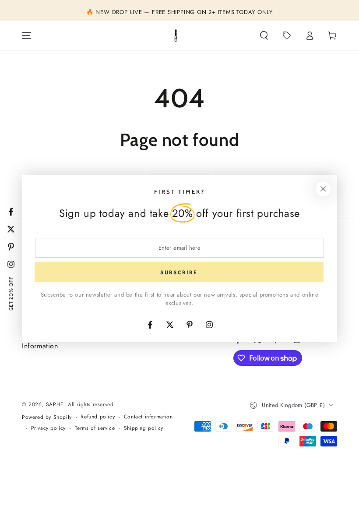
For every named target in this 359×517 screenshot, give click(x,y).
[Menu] (26, 35)
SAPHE (55, 404)
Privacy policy (48, 428)
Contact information (148, 417)
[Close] (323, 188)
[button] (264, 35)
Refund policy (98, 417)
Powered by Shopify (47, 417)
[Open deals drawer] (286, 35)
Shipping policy (143, 428)
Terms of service (95, 428)
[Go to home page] (176, 35)
